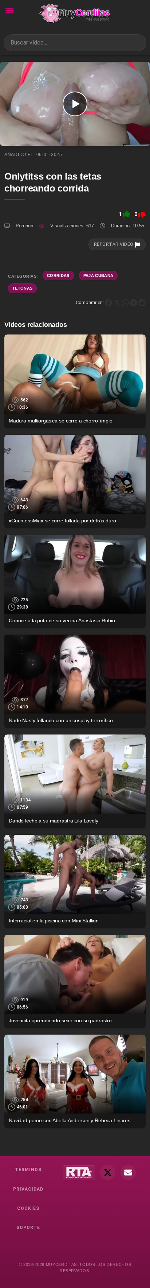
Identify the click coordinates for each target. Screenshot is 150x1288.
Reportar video (114, 244)
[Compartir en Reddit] (142, 302)
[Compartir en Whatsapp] (125, 302)
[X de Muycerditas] (107, 1172)
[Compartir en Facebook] (108, 302)
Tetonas (22, 288)
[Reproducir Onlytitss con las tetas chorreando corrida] (75, 104)
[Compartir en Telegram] (133, 302)
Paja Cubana (98, 275)
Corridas (58, 275)
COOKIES (28, 1208)
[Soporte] (128, 1172)
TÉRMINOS (28, 1169)
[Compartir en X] (117, 302)
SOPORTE (28, 1227)
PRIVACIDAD (28, 1189)
